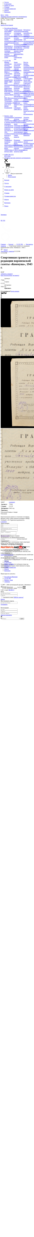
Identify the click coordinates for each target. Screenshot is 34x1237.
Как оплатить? (5, 275)
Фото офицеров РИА (18, 53)
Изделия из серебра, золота (26, 31)
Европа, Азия (8, 580)
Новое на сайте (9, 564)
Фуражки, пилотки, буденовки (8, 75)
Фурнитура (23, 91)
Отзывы (6, 566)
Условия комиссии (10, 567)
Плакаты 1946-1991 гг (18, 108)
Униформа (21, 133)
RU (2, 220)
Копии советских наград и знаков (18, 82)
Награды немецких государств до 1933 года (8, 130)
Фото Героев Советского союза (27, 83)
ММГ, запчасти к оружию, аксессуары (8, 34)
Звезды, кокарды (18, 97)
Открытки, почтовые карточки (28, 46)
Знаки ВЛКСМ (8, 90)
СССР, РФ (7, 578)
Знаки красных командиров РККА (9, 87)
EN (4, 220)
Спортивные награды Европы (18, 119)
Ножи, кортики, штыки (8, 65)
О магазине (7, 562)
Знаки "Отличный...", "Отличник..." (9, 101)
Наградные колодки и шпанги (9, 135)
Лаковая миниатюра (28, 68)
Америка (7, 581)
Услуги (6, 561)
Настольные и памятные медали (20, 78)
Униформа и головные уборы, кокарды (8, 142)
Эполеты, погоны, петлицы (18, 42)
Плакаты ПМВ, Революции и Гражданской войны (9, 46)
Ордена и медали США (9, 150)
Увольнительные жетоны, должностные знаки (21, 39)
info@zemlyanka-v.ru (7, 555)
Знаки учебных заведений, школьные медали (17, 74)
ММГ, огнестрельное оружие (21, 132)
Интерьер (21, 127)
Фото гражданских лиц (18, 57)
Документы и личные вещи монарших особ (10, 123)
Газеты (29, 111)
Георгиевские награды (18, 30)
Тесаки (20, 129)
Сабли (22, 125)
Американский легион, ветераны (28, 141)
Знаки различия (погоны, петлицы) (18, 89)
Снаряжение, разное (27, 149)
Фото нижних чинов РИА (19, 51)
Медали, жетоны (18, 35)
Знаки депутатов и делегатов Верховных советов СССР (17, 66)
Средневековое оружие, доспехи (9, 119)
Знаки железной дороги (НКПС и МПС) (9, 95)
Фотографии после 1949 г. (28, 80)
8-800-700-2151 (9, 154)
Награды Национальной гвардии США (18, 147)
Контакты (7, 570)
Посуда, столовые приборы (27, 34)
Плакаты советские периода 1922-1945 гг (21, 104)
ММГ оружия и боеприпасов (8, 68)
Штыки (22, 130)
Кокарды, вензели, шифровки (9, 54)
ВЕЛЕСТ (11, 590)
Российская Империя (10, 577)
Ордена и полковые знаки (19, 33)
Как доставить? (14, 275)
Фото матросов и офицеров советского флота (26, 88)
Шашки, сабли (6, 63)
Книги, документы (18, 48)
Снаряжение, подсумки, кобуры (20, 94)
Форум (6, 569)
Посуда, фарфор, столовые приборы (26, 64)
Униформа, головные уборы (9, 51)
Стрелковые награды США (19, 150)
